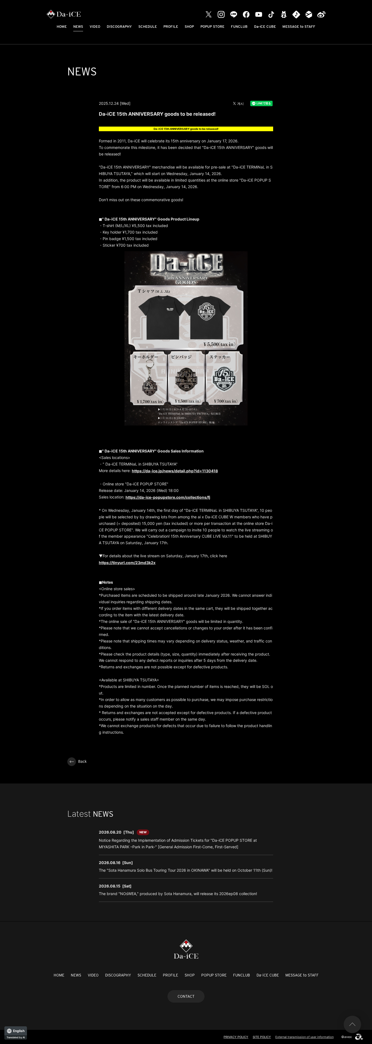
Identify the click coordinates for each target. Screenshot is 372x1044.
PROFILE (170, 27)
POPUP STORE (212, 27)
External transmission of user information (304, 1037)
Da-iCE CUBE (265, 27)
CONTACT (186, 996)
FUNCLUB (239, 27)
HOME (62, 27)
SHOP (189, 27)
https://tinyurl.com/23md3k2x (127, 562)
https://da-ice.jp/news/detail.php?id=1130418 (175, 471)
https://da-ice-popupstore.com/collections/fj (168, 497)
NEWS (78, 27)
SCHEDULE (147, 27)
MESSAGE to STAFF (298, 27)
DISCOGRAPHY (119, 27)
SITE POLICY (262, 1037)
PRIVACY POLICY (236, 1037)
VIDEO (95, 27)
